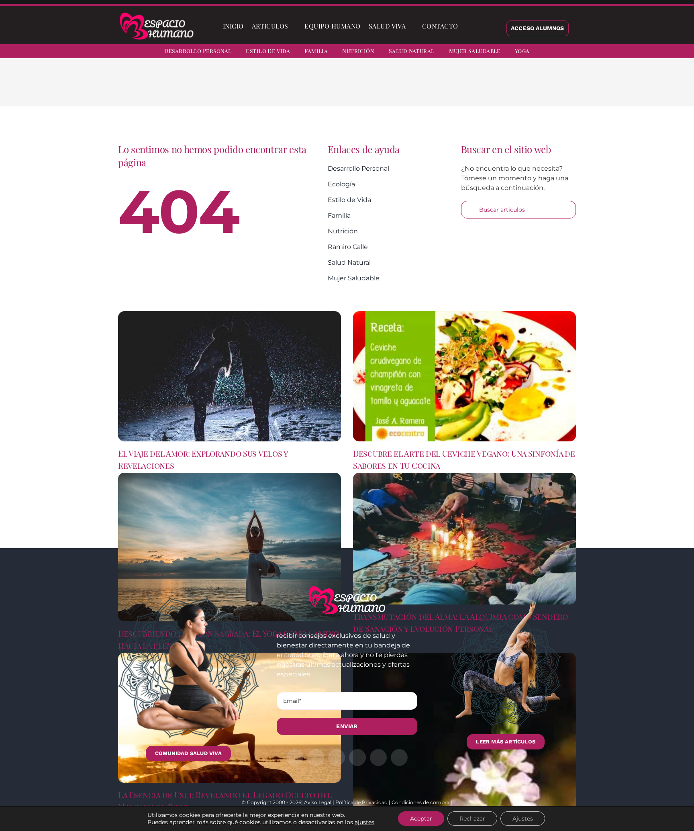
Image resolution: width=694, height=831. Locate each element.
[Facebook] (449, 88)
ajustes (364, 822)
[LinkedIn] (475, 88)
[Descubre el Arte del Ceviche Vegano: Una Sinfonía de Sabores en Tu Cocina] (464, 376)
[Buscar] (468, 26)
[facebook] (606, 52)
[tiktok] (679, 52)
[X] (462, 88)
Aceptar (421, 818)
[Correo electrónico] (514, 88)
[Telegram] (501, 88)
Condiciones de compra (420, 802)
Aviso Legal (317, 802)
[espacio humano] (156, 14)
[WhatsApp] (488, 88)
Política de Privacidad (361, 802)
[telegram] (650, 52)
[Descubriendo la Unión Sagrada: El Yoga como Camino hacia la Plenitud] (229, 547)
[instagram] (635, 52)
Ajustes (522, 818)
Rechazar (472, 818)
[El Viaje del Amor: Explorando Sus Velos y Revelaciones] (229, 376)
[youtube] (664, 52)
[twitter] (621, 52)
